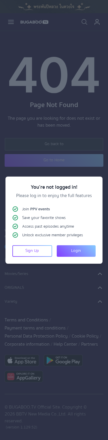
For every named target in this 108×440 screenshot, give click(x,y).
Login (76, 251)
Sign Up (32, 251)
